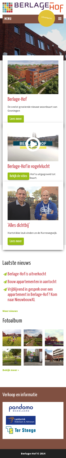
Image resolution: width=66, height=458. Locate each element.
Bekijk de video (18, 176)
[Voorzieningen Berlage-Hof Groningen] (33, 357)
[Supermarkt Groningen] (54, 357)
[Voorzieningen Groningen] (12, 357)
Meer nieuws (10, 311)
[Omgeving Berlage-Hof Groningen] (54, 337)
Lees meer (16, 119)
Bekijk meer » (11, 370)
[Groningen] (12, 337)
